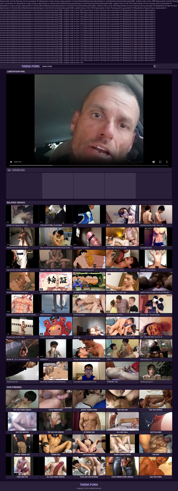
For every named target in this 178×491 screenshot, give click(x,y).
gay (9, 170)
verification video (18, 170)
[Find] (154, 66)
